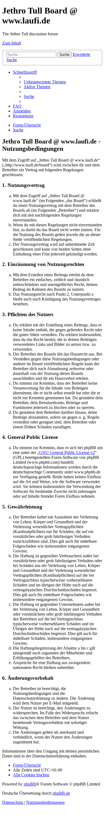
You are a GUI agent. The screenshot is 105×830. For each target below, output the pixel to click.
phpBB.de (61, 793)
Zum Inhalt (11, 43)
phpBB (30, 784)
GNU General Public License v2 (67, 452)
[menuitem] (45, 82)
